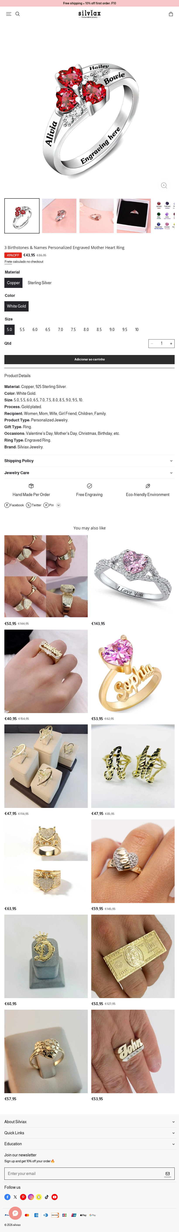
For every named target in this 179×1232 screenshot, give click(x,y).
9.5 (124, 329)
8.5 (99, 329)
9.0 (112, 329)
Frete (8, 261)
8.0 (86, 329)
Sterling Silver (40, 283)
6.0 (35, 329)
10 (137, 329)
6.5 (47, 329)
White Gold (16, 306)
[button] (8, 14)
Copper (13, 283)
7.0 (60, 329)
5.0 (9, 329)
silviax (17, 1225)
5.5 (22, 329)
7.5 (73, 329)
